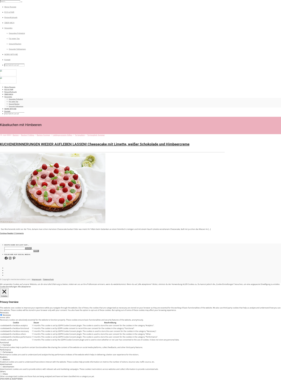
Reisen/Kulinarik (10, 17)
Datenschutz (48, 279)
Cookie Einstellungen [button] (8, 286)
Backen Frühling (27, 135)
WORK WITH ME (11, 54)
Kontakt (7, 60)
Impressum (36, 279)
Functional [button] (4, 342)
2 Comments (19, 233)
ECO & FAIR (9, 12)
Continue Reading (6, 233)
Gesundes (8, 28)
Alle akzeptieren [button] (24, 286)
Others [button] (3, 371)
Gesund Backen (15, 44)
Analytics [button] (3, 357)
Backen (16, 135)
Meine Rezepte (10, 7)
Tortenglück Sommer (96, 135)
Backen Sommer (43, 135)
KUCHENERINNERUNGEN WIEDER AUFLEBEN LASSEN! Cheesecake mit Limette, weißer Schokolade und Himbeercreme (94, 144)
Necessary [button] (4, 312)
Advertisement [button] (6, 364)
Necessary (7, 315)
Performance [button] (5, 350)
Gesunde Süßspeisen (17, 49)
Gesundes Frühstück (17, 33)
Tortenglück (80, 135)
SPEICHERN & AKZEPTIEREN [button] (11, 379)
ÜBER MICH (9, 23)
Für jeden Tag (14, 39)
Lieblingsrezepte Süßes (62, 135)
